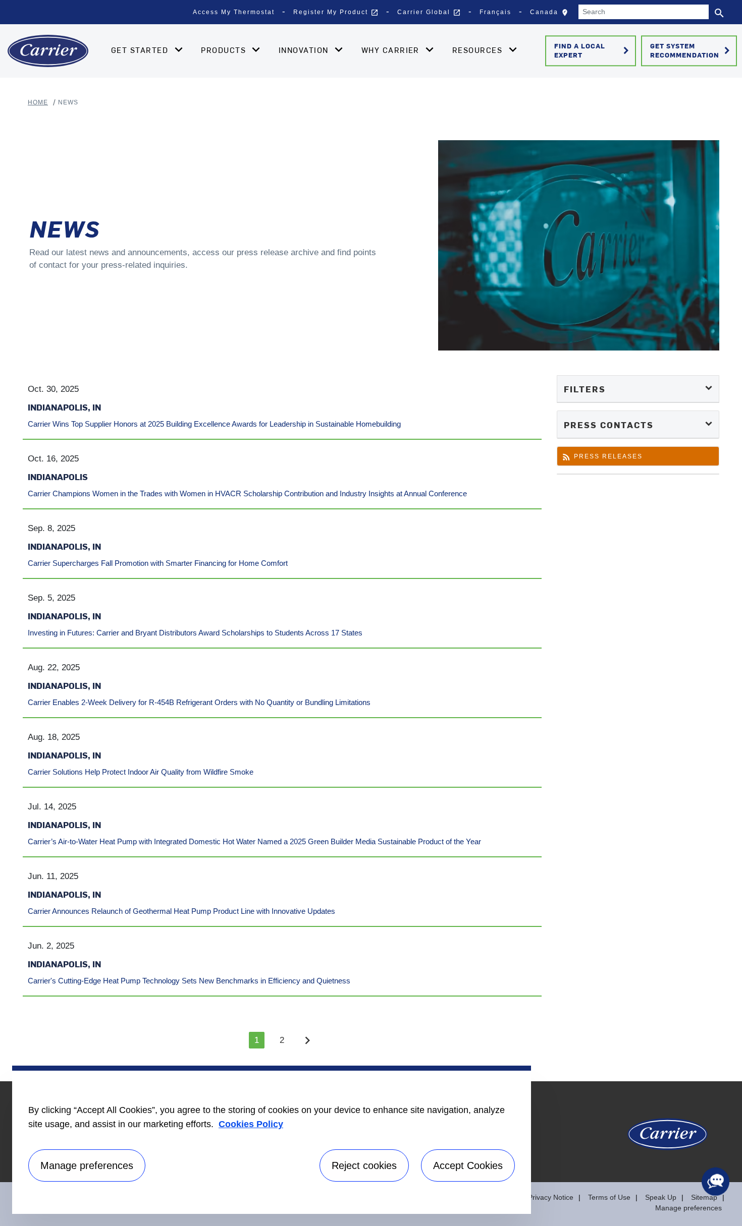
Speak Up (660, 1197)
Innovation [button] (305, 50)
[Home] (48, 51)
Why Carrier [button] (391, 50)
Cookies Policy (251, 1124)
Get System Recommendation (691, 50)
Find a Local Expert (593, 50)
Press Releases (602, 459)
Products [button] (224, 50)
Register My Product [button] (336, 13)
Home (38, 102)
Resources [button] (478, 50)
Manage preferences (688, 1208)
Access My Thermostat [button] (234, 12)
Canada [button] (551, 15)
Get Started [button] (141, 50)
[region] (271, 1140)
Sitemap (704, 1197)
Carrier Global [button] (429, 13)
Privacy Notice (550, 1197)
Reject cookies (364, 1165)
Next (307, 1040)
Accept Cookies (468, 1165)
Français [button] (495, 12)
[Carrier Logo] (667, 1139)
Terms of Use (609, 1197)
